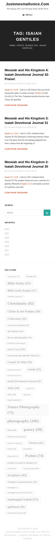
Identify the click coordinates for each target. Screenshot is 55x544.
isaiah (34, 369)
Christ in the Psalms (23, 311)
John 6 (26, 395)
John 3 (30, 388)
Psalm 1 (11, 449)
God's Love (16, 349)
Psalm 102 (12, 456)
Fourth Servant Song (16, 343)
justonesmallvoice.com (27, 4)
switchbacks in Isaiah (16, 513)
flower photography (19, 337)
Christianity (20, 303)
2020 (7, 237)
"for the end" (13, 276)
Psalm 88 (27, 449)
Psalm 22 (40, 93)
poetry (33, 429)
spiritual (16, 507)
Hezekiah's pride (13, 370)
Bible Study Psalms (21, 290)
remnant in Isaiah (31, 468)
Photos (11, 430)
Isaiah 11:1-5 (27, 184)
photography (23, 421)
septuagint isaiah (22, 499)
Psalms (34, 456)
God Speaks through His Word (23, 355)
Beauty (31, 276)
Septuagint (12, 488)
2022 (7, 229)
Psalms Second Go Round (22, 463)
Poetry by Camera (16, 437)
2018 (7, 246)
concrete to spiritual (18, 325)
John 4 (11, 394)
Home (12, 45)
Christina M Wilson (16, 84)
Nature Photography (23, 410)
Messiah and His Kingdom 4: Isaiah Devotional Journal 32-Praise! (27, 74)
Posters (36, 442)
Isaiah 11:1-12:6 (11, 90)
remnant (11, 468)
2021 (7, 233)
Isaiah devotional (14, 375)
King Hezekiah (14, 400)
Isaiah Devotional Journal (24, 381)
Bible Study (19, 283)
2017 (7, 250)
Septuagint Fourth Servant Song (19, 493)
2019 (7, 242)
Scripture (17, 475)
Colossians (16, 318)
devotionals (15, 331)
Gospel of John (19, 362)
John (13, 388)
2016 (7, 254)
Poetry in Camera (14, 443)
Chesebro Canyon (14, 296)
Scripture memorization (22, 482)
